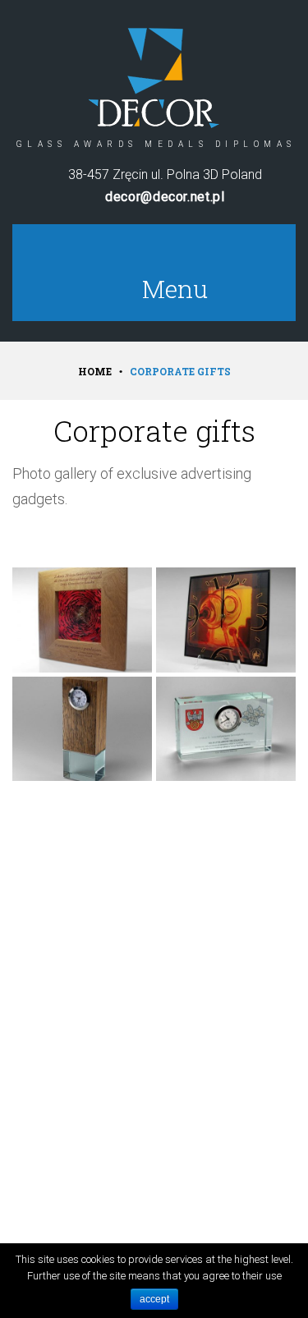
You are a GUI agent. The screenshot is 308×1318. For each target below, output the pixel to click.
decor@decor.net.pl (165, 196)
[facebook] (154, 254)
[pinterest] (112, 254)
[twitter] (195, 254)
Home (95, 371)
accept (154, 1299)
